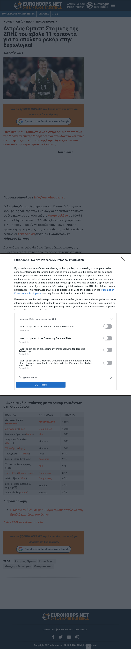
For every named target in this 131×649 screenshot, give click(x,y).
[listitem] (65, 319)
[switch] (107, 326)
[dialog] (65, 324)
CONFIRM (41, 384)
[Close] (124, 260)
